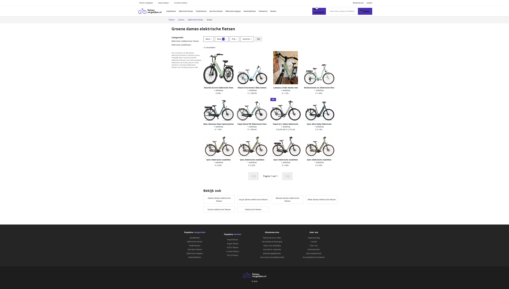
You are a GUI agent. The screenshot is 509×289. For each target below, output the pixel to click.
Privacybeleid (308, 257)
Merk (208, 39)
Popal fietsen (232, 239)
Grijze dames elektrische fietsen (253, 199)
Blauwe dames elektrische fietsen (287, 199)
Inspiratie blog (314, 238)
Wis (258, 39)
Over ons (314, 245)
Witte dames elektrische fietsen (322, 199)
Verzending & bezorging (272, 241)
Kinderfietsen (201, 11)
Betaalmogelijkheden (272, 253)
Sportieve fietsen (216, 11)
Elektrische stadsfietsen (181, 45)
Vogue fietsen (232, 243)
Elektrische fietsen (186, 11)
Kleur (220, 39)
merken (237, 234)
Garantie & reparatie (272, 249)
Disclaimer (320, 257)
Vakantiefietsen (249, 11)
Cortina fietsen (232, 251)
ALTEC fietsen (232, 247)
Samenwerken (314, 249)
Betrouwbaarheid (313, 253)
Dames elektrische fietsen (219, 209)
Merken (273, 11)
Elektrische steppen (233, 11)
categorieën (199, 232)
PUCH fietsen (232, 255)
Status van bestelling (272, 245)
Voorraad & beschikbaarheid (272, 257)
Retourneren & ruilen (272, 238)
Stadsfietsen (171, 11)
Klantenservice (358, 3)
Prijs (234, 39)
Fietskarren (263, 11)
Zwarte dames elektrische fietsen (219, 199)
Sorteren (247, 39)
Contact (369, 3)
